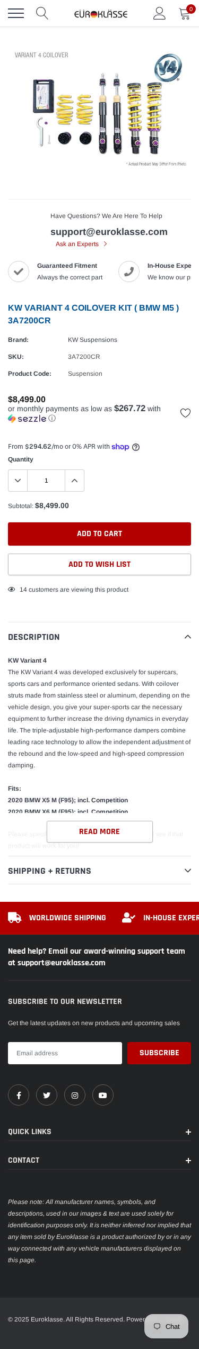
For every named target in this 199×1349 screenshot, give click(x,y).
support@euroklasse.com (109, 232)
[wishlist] (185, 413)
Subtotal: (20, 506)
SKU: (16, 356)
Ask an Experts (78, 244)
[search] (42, 13)
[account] (159, 13)
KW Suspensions (92, 339)
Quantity (20, 459)
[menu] (16, 13)
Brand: (18, 339)
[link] (18, 1095)
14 (23, 589)
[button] (99, 413)
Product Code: (29, 373)
